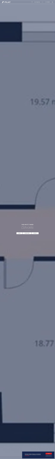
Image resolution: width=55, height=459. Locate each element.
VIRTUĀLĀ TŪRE (27, 233)
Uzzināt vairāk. (27, 455)
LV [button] (42, 2)
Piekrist (49, 453)
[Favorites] (32, 2)
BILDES (19, 233)
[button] (52, 2)
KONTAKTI (35, 233)
